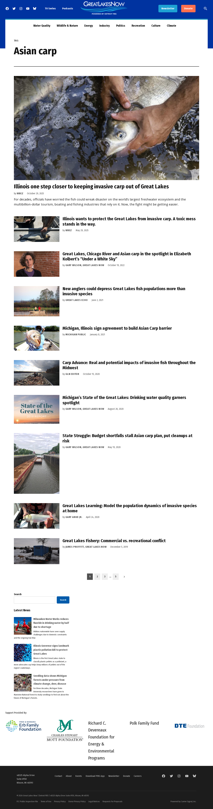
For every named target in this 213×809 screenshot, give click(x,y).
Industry (104, 25)
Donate (188, 8)
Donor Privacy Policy (77, 801)
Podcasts (67, 8)
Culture (155, 25)
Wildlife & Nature (67, 25)
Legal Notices (94, 801)
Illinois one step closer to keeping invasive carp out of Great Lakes (91, 186)
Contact (58, 776)
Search (18, 594)
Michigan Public (75, 334)
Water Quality (41, 25)
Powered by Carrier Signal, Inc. (183, 801)
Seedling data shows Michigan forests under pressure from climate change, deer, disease (50, 679)
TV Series (50, 8)
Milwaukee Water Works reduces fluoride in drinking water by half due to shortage (51, 623)
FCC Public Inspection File (27, 801)
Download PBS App (95, 776)
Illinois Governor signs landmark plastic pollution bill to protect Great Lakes (51, 649)
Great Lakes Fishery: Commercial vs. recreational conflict (114, 540)
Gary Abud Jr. (73, 517)
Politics (120, 25)
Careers (138, 776)
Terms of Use (46, 801)
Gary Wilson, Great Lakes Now (84, 265)
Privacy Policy (60, 801)
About (69, 776)
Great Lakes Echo (76, 300)
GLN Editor (72, 374)
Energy (88, 25)
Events (78, 776)
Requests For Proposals (112, 801)
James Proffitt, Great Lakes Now (86, 546)
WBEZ (20, 193)
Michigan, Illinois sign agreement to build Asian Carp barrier (117, 328)
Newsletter (167, 8)
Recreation (138, 25)
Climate (171, 25)
